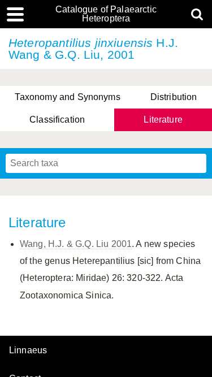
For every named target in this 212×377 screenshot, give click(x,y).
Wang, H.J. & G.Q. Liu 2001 (76, 244)
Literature (163, 119)
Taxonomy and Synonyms (67, 97)
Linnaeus (28, 350)
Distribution (173, 97)
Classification (57, 119)
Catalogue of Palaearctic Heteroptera (106, 14)
